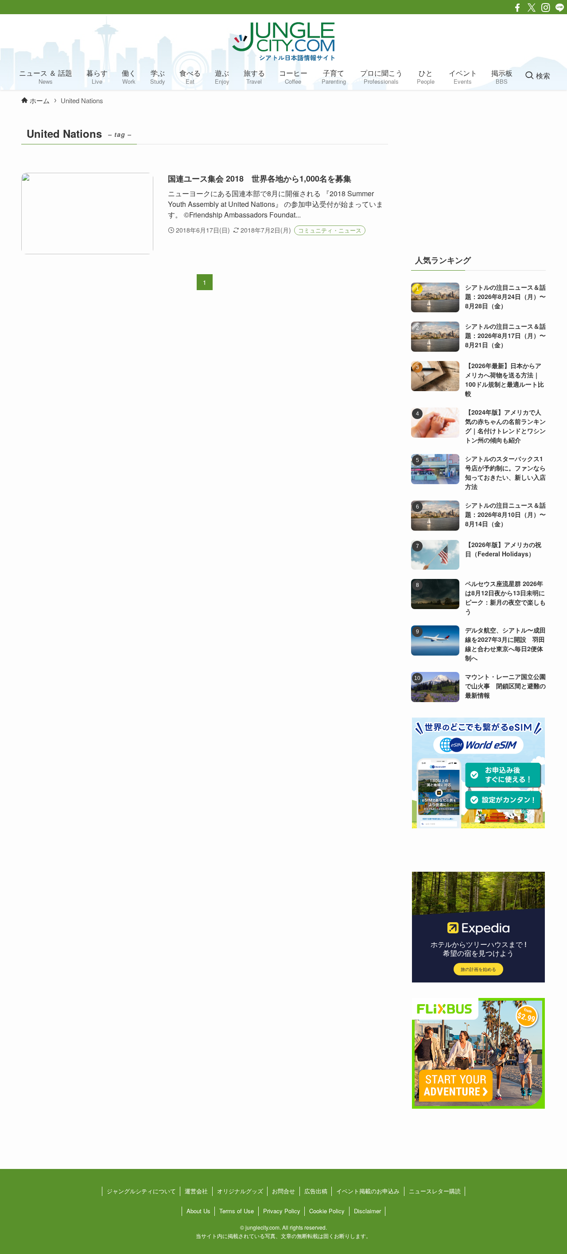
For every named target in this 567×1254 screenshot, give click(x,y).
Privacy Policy (281, 1211)
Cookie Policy (327, 1211)
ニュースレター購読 (435, 1191)
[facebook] (517, 7)
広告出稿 (315, 1191)
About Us (198, 1211)
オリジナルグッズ (240, 1191)
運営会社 (196, 1191)
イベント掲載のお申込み (368, 1191)
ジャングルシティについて (141, 1191)
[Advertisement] (478, 179)
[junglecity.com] (283, 41)
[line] (560, 7)
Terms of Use (236, 1211)
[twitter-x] (531, 7)
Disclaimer (367, 1211)
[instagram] (546, 7)
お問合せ (283, 1191)
